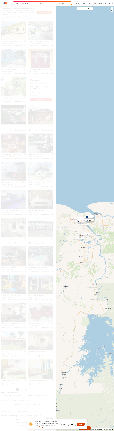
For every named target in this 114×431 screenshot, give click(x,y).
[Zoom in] (112, 8)
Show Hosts (86, 3)
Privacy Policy (39, 427)
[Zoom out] (112, 10)
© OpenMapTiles (95, 429)
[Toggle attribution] (112, 429)
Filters (77, 3)
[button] (94, 3)
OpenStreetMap (107, 429)
